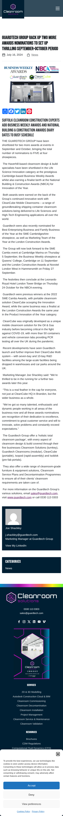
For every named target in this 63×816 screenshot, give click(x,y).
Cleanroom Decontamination (31, 705)
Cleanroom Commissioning (31, 701)
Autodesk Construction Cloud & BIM (31, 696)
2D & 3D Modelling (31, 692)
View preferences (31, 804)
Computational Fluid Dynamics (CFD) (31, 748)
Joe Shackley (13, 528)
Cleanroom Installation (31, 710)
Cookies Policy (23, 811)
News (34, 54)
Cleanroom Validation (31, 723)
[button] (58, 754)
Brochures (31, 739)
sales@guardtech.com (44, 493)
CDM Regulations (31, 743)
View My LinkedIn (15, 545)
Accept (31, 785)
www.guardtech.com (19, 497)
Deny (31, 794)
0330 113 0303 (31, 609)
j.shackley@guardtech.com (21, 535)
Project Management (31, 714)
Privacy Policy (38, 811)
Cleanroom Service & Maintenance (31, 719)
